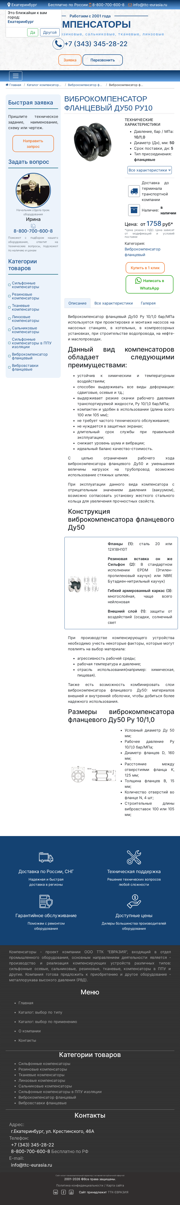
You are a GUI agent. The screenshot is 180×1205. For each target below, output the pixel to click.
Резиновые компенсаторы (25, 296)
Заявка (70, 60)
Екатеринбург (23, 4)
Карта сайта (115, 1185)
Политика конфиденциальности (79, 1185)
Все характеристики (148, 170)
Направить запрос (33, 143)
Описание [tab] (77, 303)
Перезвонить (102, 60)
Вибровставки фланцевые (26, 367)
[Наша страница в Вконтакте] (55, 1192)
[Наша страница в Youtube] (71, 1192)
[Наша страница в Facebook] (63, 1192)
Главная (26, 1002)
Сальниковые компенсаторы (25, 330)
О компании (30, 1031)
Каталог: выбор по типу (40, 1012)
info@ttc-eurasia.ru (149, 4)
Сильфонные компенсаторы (25, 285)
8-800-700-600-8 (107, 4)
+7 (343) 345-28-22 (32, 1145)
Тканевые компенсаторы (25, 307)
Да (32, 32)
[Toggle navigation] (15, 76)
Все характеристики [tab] (113, 303)
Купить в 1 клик (145, 267)
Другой (50, 32)
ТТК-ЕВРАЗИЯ (118, 1192)
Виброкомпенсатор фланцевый (30, 356)
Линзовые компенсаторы (25, 318)
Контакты (27, 1040)
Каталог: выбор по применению (48, 1021)
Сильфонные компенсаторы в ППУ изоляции (32, 343)
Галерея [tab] (148, 303)
